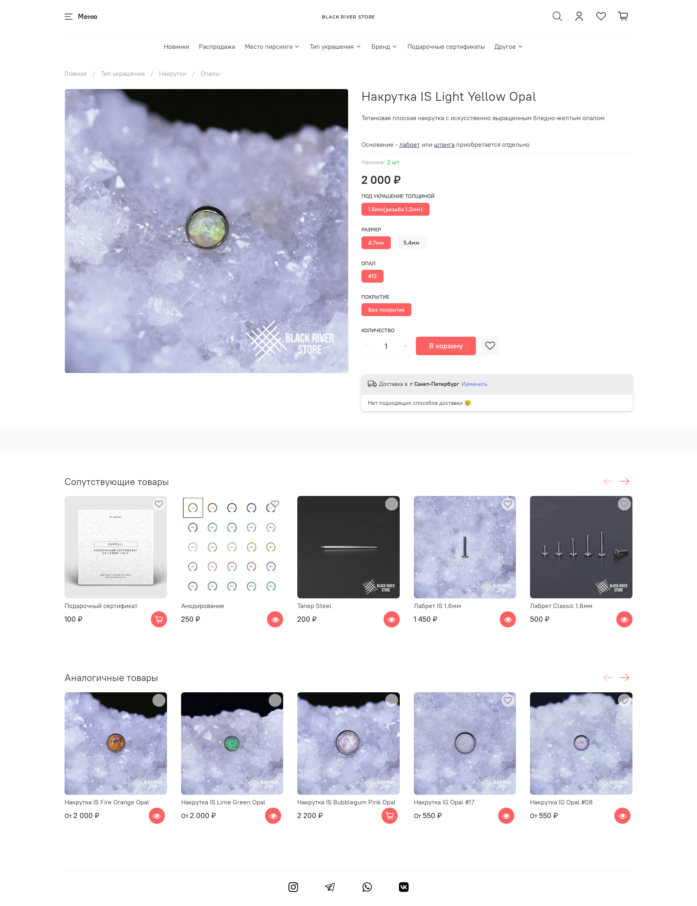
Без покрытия (386, 309)
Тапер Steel (314, 606)
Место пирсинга (268, 46)
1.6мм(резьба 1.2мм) (395, 209)
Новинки (176, 46)
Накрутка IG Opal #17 (444, 802)
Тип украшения (332, 46)
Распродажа (217, 46)
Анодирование (202, 606)
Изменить (474, 383)
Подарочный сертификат (101, 606)
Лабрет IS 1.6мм (437, 606)
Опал (368, 263)
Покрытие (375, 297)
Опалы (210, 73)
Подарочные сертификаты (446, 46)
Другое (505, 46)
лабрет (409, 144)
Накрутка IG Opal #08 (561, 802)
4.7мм (376, 242)
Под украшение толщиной (397, 196)
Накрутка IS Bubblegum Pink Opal (346, 802)
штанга (444, 144)
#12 (372, 276)
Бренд (380, 46)
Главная (76, 73)
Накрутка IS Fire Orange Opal (107, 802)
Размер (371, 230)
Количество (377, 330)
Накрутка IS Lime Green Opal (223, 802)
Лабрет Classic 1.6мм (561, 606)
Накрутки (172, 73)
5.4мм (411, 242)
